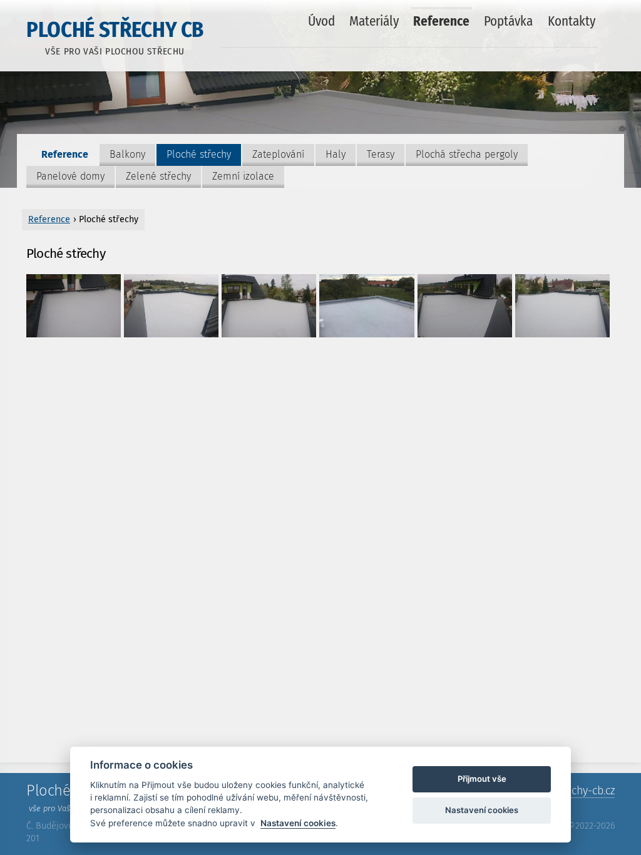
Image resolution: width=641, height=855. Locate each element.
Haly (336, 154)
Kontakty (571, 21)
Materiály (374, 21)
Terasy (380, 154)
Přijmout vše (482, 779)
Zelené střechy (158, 176)
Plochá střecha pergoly (467, 154)
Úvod (321, 21)
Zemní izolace (243, 176)
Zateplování (278, 154)
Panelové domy (70, 176)
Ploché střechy (199, 154)
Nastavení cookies (298, 823)
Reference (441, 21)
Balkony (127, 154)
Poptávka (508, 21)
